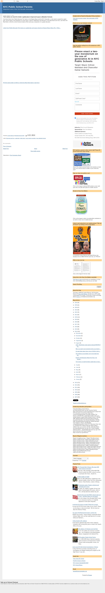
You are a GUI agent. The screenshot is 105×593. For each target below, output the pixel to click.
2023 (76, 309)
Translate (84, 460)
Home (35, 148)
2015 (76, 329)
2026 (76, 302)
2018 (76, 321)
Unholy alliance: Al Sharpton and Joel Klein (87, 529)
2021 (76, 314)
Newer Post (6, 148)
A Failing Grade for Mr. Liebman (79, 520)
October (78, 338)
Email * (77, 92)
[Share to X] (31, 135)
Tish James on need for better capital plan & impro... (88, 361)
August (78, 343)
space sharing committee (31, 138)
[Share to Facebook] (33, 135)
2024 (76, 307)
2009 (76, 392)
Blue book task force (10, 138)
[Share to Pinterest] (34, 135)
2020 (76, 317)
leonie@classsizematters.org (80, 571)
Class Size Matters (87, 129)
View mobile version (35, 151)
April (77, 372)
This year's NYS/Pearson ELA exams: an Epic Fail (84, 512)
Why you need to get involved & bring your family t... (88, 349)
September (79, 340)
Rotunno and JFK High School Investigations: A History (85, 547)
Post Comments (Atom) (15, 155)
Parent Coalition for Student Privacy (83, 133)
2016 (76, 326)
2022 (76, 312)
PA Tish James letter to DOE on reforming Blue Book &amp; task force (21, 82)
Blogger (90, 575)
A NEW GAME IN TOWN (83, 476)
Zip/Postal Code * (80, 97)
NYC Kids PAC (89, 135)
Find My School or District (79, 560)
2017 (76, 324)
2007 (76, 397)
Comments (78, 103)
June (77, 367)
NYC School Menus (77, 565)
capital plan (17, 138)
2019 (76, 319)
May (77, 369)
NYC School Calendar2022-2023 (80, 563)
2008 (76, 394)
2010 (76, 389)
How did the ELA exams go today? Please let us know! (85, 504)
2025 (76, 305)
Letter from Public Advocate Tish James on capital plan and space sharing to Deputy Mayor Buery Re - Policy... (32, 28)
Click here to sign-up (78, 279)
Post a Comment (7, 146)
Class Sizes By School (78, 558)
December (78, 333)
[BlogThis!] (30, 135)
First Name (79, 82)
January (78, 379)
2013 (76, 382)
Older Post (65, 148)
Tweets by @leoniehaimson (79, 403)
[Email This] (28, 135)
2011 (76, 387)
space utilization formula (41, 138)
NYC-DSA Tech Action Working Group (84, 137)
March (77, 374)
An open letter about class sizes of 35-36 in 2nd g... (88, 351)
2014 (76, 331)
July (77, 365)
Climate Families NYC (80, 135)
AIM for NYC (96, 137)
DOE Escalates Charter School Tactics (86, 537)
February (78, 377)
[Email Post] (26, 135)
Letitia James (22, 138)
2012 (76, 385)
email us (78, 296)
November (78, 335)
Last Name (78, 87)
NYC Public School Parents (17, 7)
